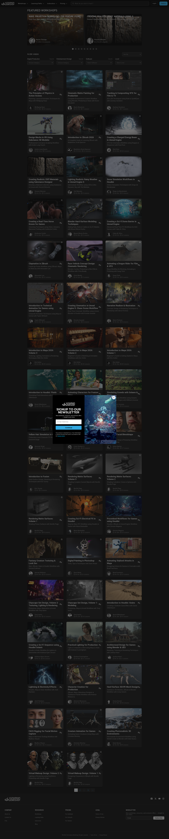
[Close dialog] (114, 397)
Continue (68, 428)
